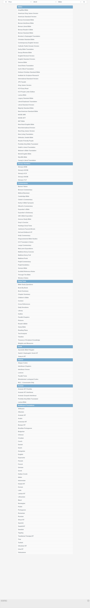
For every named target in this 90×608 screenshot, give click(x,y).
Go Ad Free (4, 600)
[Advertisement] (45, 582)
